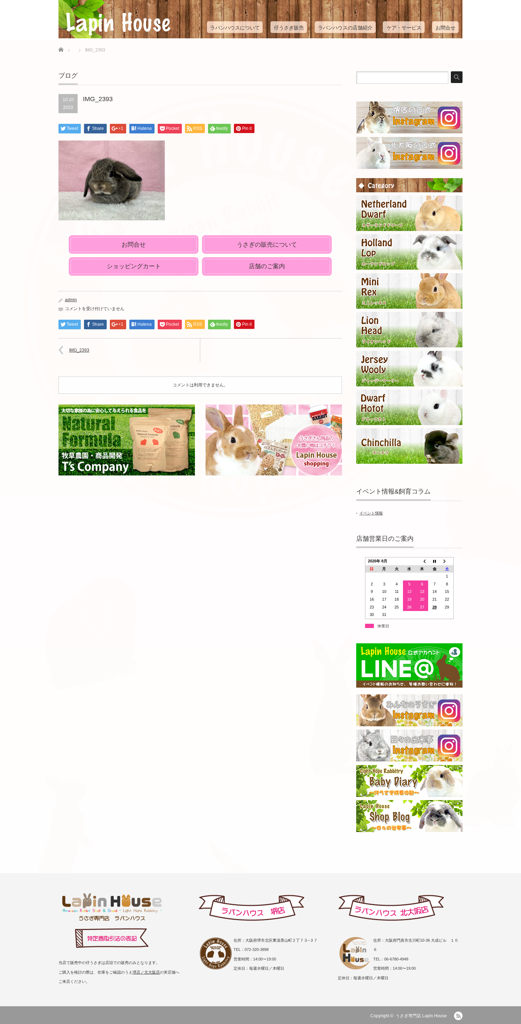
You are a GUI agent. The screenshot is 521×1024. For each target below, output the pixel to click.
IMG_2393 (79, 350)
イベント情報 (371, 513)
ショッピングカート (134, 266)
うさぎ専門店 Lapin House (421, 1015)
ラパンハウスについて (235, 28)
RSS (458, 1016)
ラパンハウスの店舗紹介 (345, 28)
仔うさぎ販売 (289, 28)
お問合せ (445, 28)
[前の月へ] (422, 561)
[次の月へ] (447, 561)
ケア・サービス (404, 28)
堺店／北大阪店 (146, 972)
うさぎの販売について (267, 244)
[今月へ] (434, 561)
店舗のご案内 (267, 266)
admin (71, 299)
